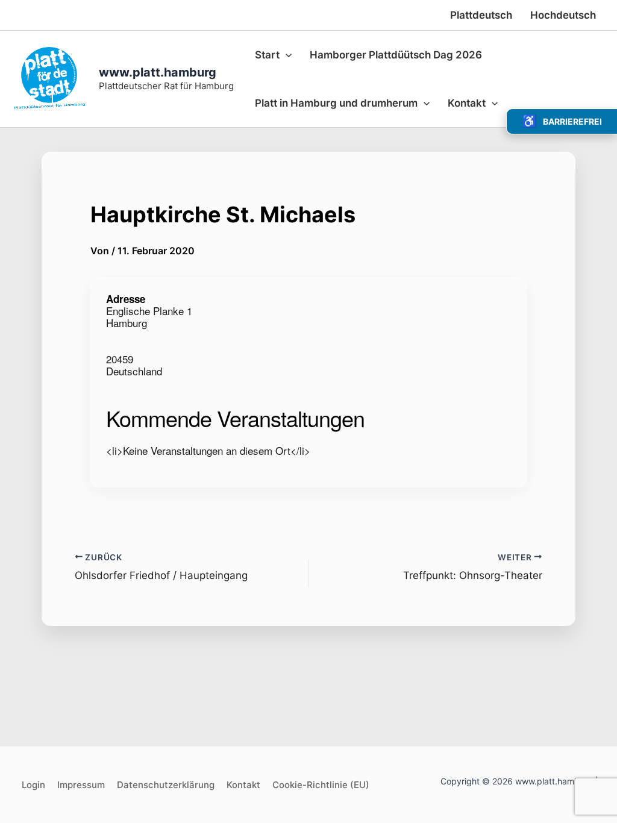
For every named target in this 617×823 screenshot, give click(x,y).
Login (33, 784)
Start (267, 55)
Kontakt (467, 103)
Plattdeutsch (481, 15)
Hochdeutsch (563, 15)
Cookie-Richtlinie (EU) (320, 784)
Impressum (81, 784)
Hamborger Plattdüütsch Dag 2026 (396, 55)
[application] (286, 55)
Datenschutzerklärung (166, 784)
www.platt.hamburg (157, 72)
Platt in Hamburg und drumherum (336, 103)
